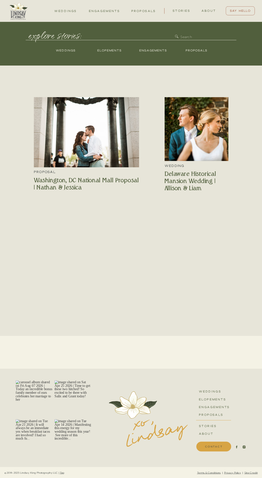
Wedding (174, 165)
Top (62, 472)
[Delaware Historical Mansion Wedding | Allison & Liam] (196, 129)
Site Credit (251, 472)
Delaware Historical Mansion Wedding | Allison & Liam (190, 181)
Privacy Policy (232, 472)
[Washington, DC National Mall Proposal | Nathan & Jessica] (86, 132)
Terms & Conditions (209, 472)
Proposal (45, 172)
